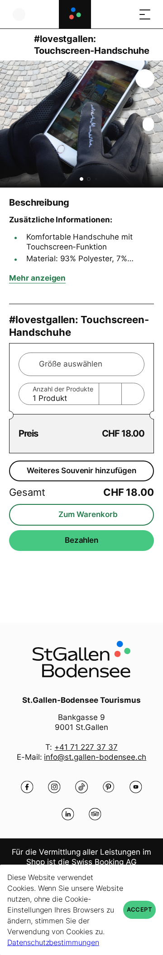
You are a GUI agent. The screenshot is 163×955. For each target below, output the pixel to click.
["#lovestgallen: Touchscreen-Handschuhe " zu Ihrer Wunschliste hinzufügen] (145, 79)
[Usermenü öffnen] (19, 14)
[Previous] (17, 45)
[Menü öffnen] (145, 14)
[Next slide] (154, 124)
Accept (139, 909)
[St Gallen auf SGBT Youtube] (135, 787)
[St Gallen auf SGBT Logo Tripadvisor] (95, 814)
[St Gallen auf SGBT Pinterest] (108, 787)
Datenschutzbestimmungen (53, 942)
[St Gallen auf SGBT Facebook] (27, 787)
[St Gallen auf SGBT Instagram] (54, 787)
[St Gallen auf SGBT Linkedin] (68, 814)
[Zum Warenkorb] (127, 14)
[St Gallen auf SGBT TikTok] (81, 787)
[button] (81, 179)
